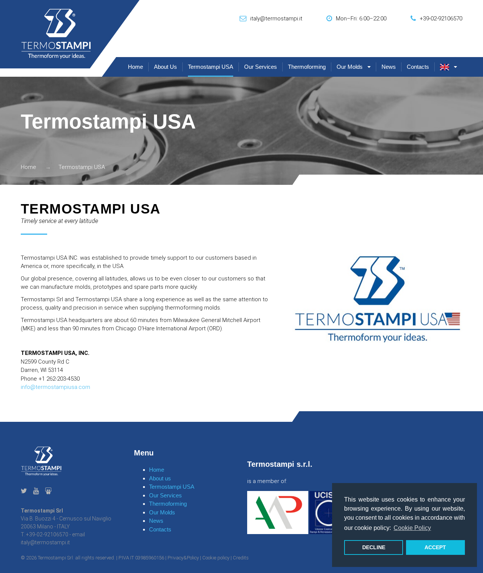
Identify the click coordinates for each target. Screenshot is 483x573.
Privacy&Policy (183, 558)
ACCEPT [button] (435, 547)
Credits (241, 558)
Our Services (260, 66)
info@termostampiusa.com (55, 387)
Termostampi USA (210, 66)
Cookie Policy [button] (412, 528)
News (388, 66)
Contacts (418, 66)
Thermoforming (307, 66)
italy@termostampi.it (276, 18)
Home (135, 66)
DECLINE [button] (373, 547)
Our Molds (350, 66)
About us (165, 66)
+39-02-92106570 (441, 18)
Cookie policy (215, 558)
